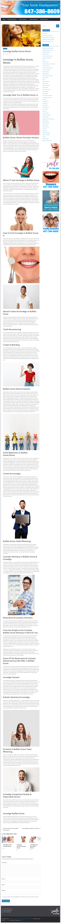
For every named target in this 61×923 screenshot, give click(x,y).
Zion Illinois (44, 33)
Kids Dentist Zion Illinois (47, 35)
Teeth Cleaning (45, 121)
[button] (16, 19)
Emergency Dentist (46, 85)
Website (3, 890)
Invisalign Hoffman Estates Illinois (21, 846)
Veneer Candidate (46, 132)
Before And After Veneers (47, 56)
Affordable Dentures (46, 52)
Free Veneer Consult (46, 89)
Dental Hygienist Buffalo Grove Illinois (30, 828)
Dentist (43, 79)
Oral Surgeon (45, 105)
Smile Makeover (45, 117)
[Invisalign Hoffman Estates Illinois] (21, 837)
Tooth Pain (44, 128)
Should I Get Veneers (46, 115)
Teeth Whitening (45, 122)
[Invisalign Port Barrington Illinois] (35, 837)
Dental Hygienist (45, 71)
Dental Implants (33, 19)
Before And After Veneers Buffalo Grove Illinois (11, 829)
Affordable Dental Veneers (47, 50)
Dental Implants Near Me (47, 75)
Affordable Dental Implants (47, 48)
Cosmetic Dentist (45, 65)
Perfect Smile (45, 109)
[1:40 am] (3, 848)
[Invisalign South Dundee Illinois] (8, 837)
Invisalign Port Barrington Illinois (34, 846)
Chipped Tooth (45, 61)
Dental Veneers (22, 19)
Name (3, 879)
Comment (4, 862)
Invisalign (5, 48)
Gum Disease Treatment (47, 95)
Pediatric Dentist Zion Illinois (48, 37)
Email (3, 884)
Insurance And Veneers (47, 97)
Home (4, 19)
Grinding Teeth (45, 91)
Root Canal (44, 111)
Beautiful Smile (45, 54)
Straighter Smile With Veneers (48, 119)
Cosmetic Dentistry (11, 19)
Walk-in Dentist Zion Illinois (47, 41)
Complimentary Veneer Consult (48, 63)
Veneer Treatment (46, 134)
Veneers (44, 136)
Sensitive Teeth (45, 113)
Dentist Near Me (44, 19)
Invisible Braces (45, 101)
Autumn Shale (7, 53)
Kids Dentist (44, 103)
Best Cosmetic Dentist (46, 58)
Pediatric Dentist (45, 107)
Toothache (44, 130)
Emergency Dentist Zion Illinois (48, 39)
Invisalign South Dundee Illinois (7, 845)
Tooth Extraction (45, 126)
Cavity (43, 60)
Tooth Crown (45, 124)
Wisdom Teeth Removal (47, 140)
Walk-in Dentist (45, 138)
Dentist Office (45, 83)
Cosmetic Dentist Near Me (47, 67)
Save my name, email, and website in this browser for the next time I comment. (21, 896)
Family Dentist (45, 87)
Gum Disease (45, 93)
